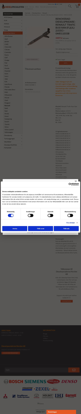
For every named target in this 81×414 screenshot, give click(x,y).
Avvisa (15, 228)
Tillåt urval (40, 228)
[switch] (30, 215)
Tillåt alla (66, 228)
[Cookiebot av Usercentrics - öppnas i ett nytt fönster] (70, 184)
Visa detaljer (70, 222)
